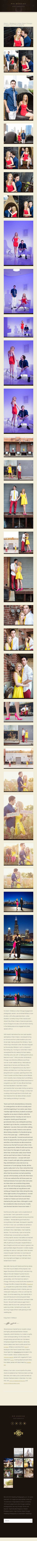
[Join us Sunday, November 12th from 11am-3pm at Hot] (28, 1452)
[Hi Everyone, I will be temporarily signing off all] (18, 1452)
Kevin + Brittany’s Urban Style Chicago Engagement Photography (18, 24)
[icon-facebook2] (13, 1423)
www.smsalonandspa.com (17, 1380)
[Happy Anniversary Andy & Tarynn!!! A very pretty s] (8, 1473)
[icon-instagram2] (24, 1423)
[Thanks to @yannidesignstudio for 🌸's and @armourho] (28, 1473)
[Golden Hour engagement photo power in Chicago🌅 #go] (8, 1483)
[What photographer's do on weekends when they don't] (18, 1462)
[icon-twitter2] (17, 1423)
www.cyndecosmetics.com (12, 1383)
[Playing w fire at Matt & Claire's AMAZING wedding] (8, 1462)
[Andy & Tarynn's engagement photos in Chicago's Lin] (28, 1462)
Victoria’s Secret (8, 1357)
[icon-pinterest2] (21, 1423)
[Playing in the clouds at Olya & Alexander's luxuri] (18, 1473)
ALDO (12, 1360)
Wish (26, 1347)
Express (6, 1347)
